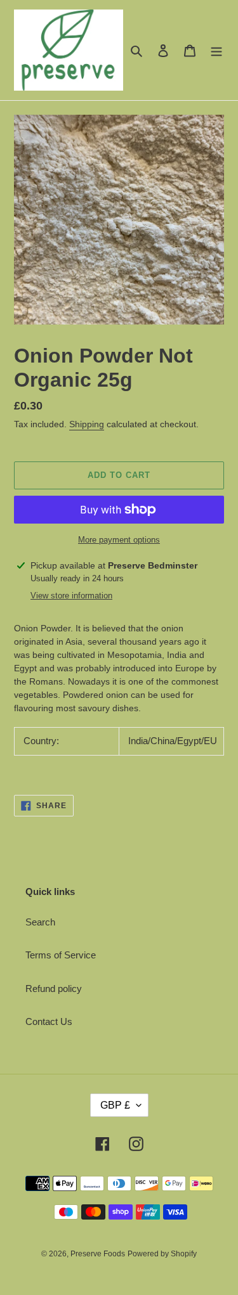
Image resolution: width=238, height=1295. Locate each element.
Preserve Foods (97, 1253)
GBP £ (115, 1105)
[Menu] (216, 50)
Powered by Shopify (162, 1253)
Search (40, 922)
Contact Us (48, 1021)
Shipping (86, 424)
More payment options (119, 539)
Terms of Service (60, 955)
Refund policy (53, 988)
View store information (71, 595)
